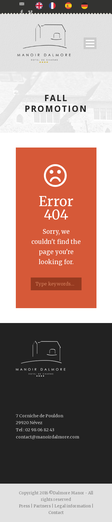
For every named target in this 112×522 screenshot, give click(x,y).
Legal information (72, 506)
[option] (54, 5)
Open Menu (90, 43)
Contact (56, 512)
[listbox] (65, 5)
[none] (41, 5)
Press (24, 506)
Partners (42, 506)
